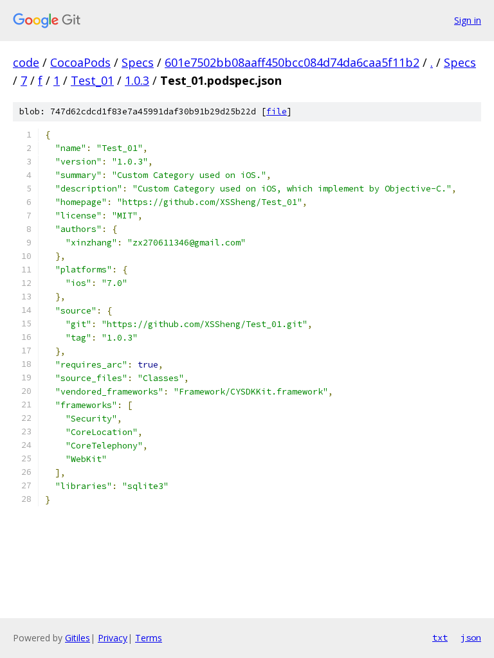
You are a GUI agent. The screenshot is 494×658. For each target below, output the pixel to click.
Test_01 (92, 80)
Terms (148, 638)
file (276, 111)
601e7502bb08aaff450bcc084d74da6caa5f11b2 (292, 62)
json (471, 637)
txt (440, 637)
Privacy (112, 638)
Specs (138, 62)
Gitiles (77, 638)
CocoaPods (80, 62)
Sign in (467, 20)
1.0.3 (137, 80)
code (26, 62)
